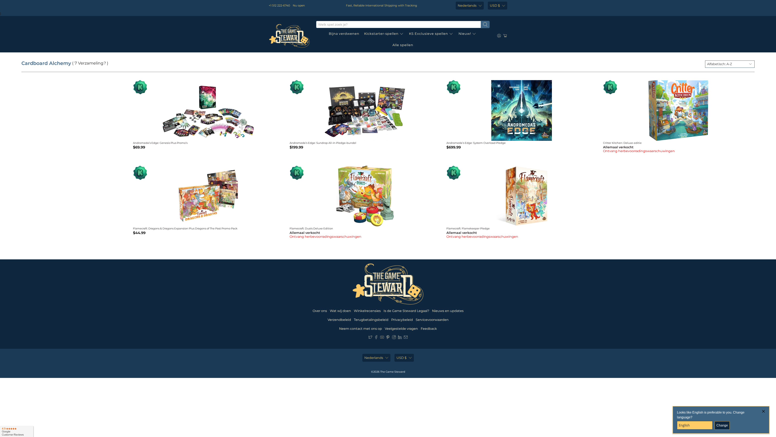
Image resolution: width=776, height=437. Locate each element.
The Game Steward (392, 371)
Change (722, 425)
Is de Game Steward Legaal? (406, 311)
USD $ (495, 5)
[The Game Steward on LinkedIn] (400, 338)
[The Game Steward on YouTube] (382, 338)
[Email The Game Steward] (406, 338)
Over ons (320, 311)
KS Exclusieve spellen (428, 34)
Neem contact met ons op (360, 329)
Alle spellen (402, 45)
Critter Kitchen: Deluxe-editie (622, 142)
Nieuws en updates (448, 311)
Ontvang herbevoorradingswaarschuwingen (639, 151)
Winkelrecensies (367, 311)
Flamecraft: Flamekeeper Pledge (468, 228)
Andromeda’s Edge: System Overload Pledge (476, 142)
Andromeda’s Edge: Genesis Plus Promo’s (160, 142)
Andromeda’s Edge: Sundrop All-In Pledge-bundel (323, 142)
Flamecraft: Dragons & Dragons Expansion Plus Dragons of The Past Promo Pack (185, 228)
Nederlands (467, 5)
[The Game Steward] (289, 36)
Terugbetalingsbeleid (371, 320)
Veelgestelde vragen (401, 329)
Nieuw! (465, 34)
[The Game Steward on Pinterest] (388, 338)
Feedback (429, 329)
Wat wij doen (340, 311)
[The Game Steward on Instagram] (394, 338)
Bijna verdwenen (344, 34)
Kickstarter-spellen (381, 34)
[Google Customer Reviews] (16, 431)
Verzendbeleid (339, 320)
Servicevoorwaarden (432, 320)
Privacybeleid (402, 320)
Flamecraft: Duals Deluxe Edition (311, 228)
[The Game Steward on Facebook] (376, 338)
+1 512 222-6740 (279, 5)
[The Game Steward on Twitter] (370, 338)
